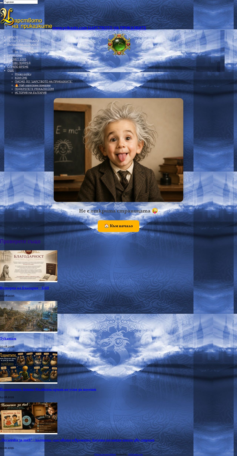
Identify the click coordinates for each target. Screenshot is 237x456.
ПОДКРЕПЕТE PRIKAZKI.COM (34, 89)
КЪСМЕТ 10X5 (16, 59)
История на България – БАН (24, 288)
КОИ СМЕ (21, 78)
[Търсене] (1, 2)
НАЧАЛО (12, 37)
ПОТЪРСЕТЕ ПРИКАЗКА (23, 40)
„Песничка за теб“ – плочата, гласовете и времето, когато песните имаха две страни (77, 440)
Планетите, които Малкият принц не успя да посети (48, 389)
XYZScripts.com (135, 454)
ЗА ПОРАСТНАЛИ (26, 52)
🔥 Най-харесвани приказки (33, 85)
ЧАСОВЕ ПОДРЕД (19, 63)
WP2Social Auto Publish (105, 454)
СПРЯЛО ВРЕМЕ (18, 66)
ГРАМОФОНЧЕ (24, 48)
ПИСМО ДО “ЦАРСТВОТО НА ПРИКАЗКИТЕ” (44, 81)
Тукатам (8, 338)
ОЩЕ (10, 70)
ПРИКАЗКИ (14, 55)
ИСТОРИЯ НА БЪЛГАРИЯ (30, 92)
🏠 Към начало (118, 226)
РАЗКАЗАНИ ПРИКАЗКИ (23, 44)
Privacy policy (23, 74)
